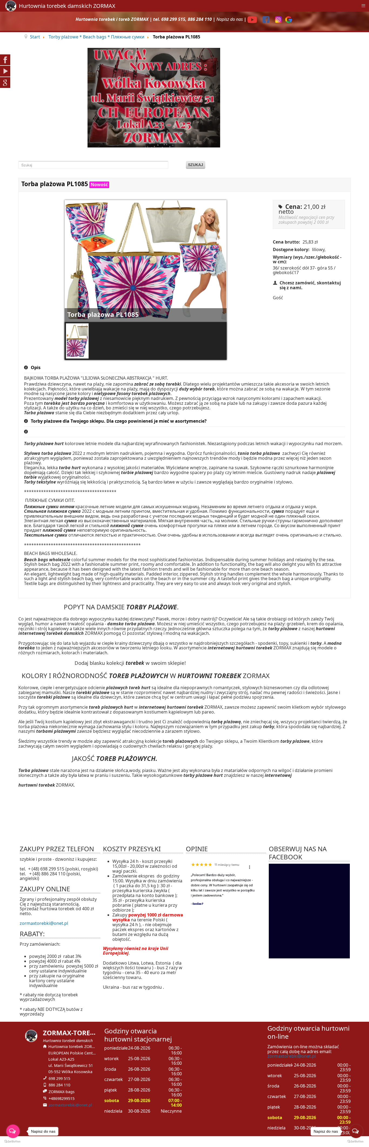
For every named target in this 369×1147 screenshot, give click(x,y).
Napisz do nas (229, 19)
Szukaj (195, 165)
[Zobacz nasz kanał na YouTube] (252, 19)
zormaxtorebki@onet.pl (44, 923)
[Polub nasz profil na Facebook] (267, 19)
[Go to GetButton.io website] (356, 1141)
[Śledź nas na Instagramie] (279, 19)
